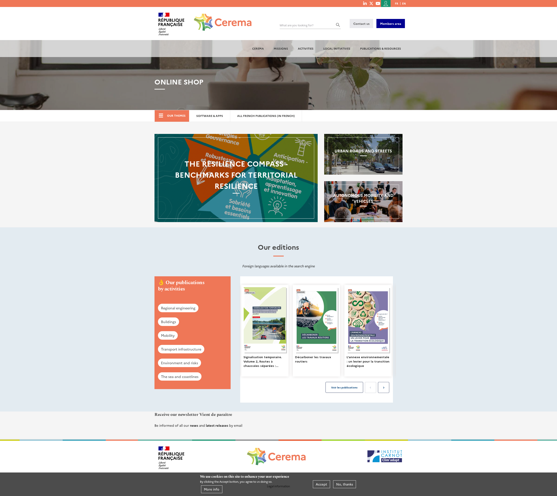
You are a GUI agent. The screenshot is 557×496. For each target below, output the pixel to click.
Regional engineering (178, 307)
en (404, 3)
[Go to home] (220, 19)
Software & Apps (209, 116)
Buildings (168, 321)
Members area (390, 23)
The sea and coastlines (179, 376)
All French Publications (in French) (266, 116)
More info (211, 489)
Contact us (361, 23)
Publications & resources (380, 48)
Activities (306, 48)
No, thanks (344, 484)
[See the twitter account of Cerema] (371, 3)
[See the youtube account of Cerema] (378, 3)
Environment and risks (179, 362)
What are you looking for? (297, 25)
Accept (321, 484)
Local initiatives (336, 48)
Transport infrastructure (181, 349)
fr (396, 3)
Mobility (168, 335)
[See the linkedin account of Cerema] (365, 3)
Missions (281, 48)
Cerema (258, 48)
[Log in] (386, 3)
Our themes (176, 115)
